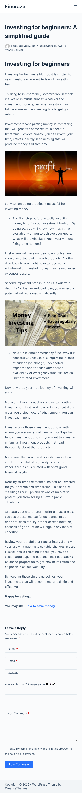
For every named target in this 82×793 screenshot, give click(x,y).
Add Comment (18, 713)
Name (13, 649)
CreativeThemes (16, 788)
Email (12, 661)
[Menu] (75, 6)
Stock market (14, 50)
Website (13, 673)
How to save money (40, 606)
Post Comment (19, 764)
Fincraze (15, 6)
